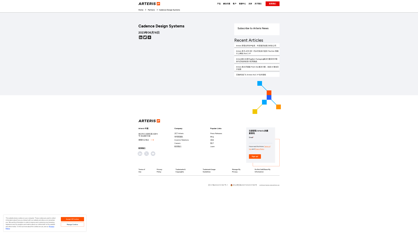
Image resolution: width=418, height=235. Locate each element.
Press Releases (216, 133)
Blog (212, 137)
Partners (151, 10)
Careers (177, 143)
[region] (44, 223)
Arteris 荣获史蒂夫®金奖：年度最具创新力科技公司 (256, 46)
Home (140, 10)
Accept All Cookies (72, 219)
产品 (219, 4)
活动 (212, 140)
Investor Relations (181, 140)
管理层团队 (178, 137)
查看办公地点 (143, 140)
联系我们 (272, 4)
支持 (250, 4)
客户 (234, 4)
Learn (212, 146)
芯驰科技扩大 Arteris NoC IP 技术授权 (251, 75)
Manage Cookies (72, 224)
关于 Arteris (179, 133)
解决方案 (226, 4)
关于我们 (258, 4)
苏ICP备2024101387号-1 (218, 185)
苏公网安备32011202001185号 (245, 185)
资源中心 (242, 4)
